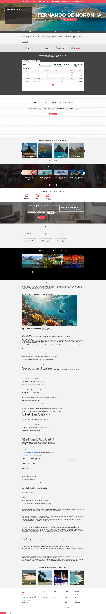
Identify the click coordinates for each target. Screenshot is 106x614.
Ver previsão (78, 48)
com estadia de (60, 108)
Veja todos (53, 160)
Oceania (66, 605)
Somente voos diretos (78, 64)
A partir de (25, 64)
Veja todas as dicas (27, 272)
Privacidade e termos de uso (47, 597)
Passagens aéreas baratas (55, 1)
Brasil (29, 34)
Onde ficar (33, 31)
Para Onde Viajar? (41, 1)
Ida (39, 64)
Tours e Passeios (78, 599)
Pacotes (58, 31)
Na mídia (55, 594)
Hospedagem (77, 597)
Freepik (25, 326)
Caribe (66, 602)
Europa (66, 604)
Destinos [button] (63, 1)
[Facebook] (23, 603)
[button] (58, 66)
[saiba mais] (35, 144)
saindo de (46, 108)
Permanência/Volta (57, 64)
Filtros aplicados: (26, 68)
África (65, 594)
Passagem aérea (77, 594)
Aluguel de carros (78, 602)
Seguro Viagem (77, 600)
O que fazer (40, 31)
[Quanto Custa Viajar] (29, 1)
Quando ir (65, 31)
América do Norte (67, 595)
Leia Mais (24, 41)
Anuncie (55, 595)
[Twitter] (27, 603)
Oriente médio (67, 607)
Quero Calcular (70, 19)
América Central (67, 597)
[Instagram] (25, 603)
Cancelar (3, 612)
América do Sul (24, 34)
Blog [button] (68, 1)
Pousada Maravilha (25, 449)
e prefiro (72, 108)
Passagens (25, 31)
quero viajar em (32, 108)
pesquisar (41, 217)
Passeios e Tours (49, 31)
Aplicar (8, 612)
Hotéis (48, 1)
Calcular (53, 114)
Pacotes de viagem (78, 595)
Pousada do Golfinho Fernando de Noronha (30, 452)
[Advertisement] (53, 126)
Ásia (65, 600)
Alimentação (73, 31)
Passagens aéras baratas (47, 595)
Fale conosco (56, 597)
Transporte (81, 31)
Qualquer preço (66, 64)
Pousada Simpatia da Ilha (26, 455)
